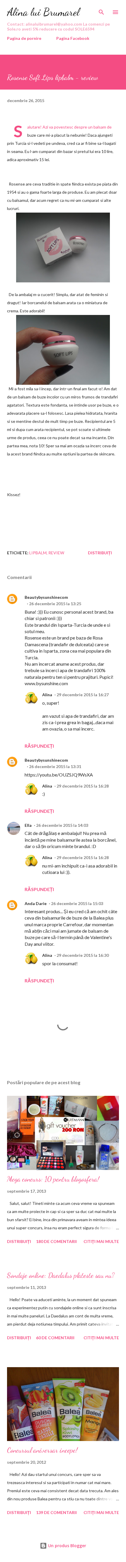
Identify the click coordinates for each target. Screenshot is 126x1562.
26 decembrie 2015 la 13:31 (55, 766)
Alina (47, 694)
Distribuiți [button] (100, 552)
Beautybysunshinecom (46, 597)
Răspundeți (39, 746)
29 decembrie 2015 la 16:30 (83, 955)
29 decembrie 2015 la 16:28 (83, 785)
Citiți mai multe (101, 1241)
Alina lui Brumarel (43, 12)
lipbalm (38, 552)
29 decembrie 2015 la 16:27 (83, 694)
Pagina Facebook (72, 38)
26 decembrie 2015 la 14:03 (62, 825)
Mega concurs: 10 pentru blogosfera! (53, 1179)
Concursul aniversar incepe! (42, 1450)
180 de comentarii (56, 1241)
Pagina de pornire (24, 38)
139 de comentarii (56, 1512)
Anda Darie (36, 903)
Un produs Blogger (66, 1545)
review (56, 552)
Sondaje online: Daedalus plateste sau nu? (61, 1275)
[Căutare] (101, 10)
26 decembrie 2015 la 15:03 (77, 903)
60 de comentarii (55, 1337)
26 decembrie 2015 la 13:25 (55, 603)
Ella (28, 825)
